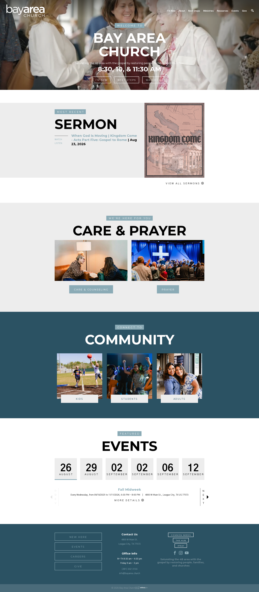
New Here (78, 537)
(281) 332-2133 (129, 569)
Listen (58, 143)
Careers (78, 556)
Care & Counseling (91, 289)
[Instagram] (181, 553)
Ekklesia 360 (142, 587)
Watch (58, 139)
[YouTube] (187, 553)
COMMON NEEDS (181, 535)
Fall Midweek (129, 489)
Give (244, 11)
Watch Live (155, 80)
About (182, 11)
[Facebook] (175, 553)
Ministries (208, 11)
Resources (222, 11)
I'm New (171, 11)
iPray (181, 546)
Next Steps (194, 11)
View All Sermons (183, 183)
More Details (127, 500)
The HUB (181, 540)
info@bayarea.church (129, 573)
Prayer (168, 289)
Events (235, 11)
